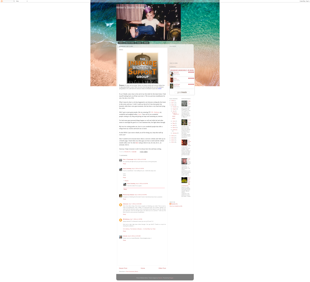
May (174, 123)
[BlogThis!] (142, 152)
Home (121, 42)
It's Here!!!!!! (189, 141)
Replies (127, 180)
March (174, 127)
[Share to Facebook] (145, 152)
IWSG (173, 116)
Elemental (176, 72)
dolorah (125, 236)
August (174, 109)
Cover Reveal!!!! (189, 122)
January (175, 133)
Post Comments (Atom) (132, 271)
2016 (172, 105)
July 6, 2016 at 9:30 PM (141, 194)
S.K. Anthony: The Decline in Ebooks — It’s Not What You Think (139, 229)
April (174, 125)
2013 (172, 140)
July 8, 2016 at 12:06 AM (134, 236)
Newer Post (123, 268)
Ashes (175, 78)
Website (146, 42)
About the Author (129, 42)
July (174, 111)
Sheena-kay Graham (128, 194)
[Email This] (140, 152)
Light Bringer (176, 84)
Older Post (162, 268)
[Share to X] (144, 152)
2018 (172, 100)
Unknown (125, 204)
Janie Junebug (127, 168)
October (175, 106)
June (174, 121)
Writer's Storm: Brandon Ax (133, 7)
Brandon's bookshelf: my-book (182, 70)
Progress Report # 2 (175, 113)
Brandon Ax (177, 73)
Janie (139, 114)
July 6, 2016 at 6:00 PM (142, 183)
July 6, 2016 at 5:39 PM (138, 168)
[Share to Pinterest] (147, 152)
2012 (172, 142)
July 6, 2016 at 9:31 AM (140, 159)
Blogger (171, 278)
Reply (124, 163)
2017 (172, 102)
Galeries (160, 278)
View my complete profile (176, 206)
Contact (139, 42)
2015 (172, 135)
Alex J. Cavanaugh (128, 159)
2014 (172, 138)
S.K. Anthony (155, 112)
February (175, 129)
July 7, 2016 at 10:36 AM (135, 204)
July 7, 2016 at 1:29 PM (136, 219)
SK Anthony (126, 219)
